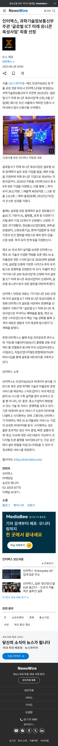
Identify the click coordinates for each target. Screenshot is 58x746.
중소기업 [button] (44, 617)
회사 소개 (22, 740)
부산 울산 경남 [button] (22, 624)
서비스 (29, 697)
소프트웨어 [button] (18, 617)
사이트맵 (44, 740)
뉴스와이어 (17, 83)
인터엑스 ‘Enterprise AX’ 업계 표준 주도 (38, 572)
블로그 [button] (6, 505)
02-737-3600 (30, 719)
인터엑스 (8, 61)
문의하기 (29, 724)
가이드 (29, 705)
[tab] (29, 690)
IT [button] (5, 617)
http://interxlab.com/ (28, 459)
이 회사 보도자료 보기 (15, 597)
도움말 (29, 712)
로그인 (12, 740)
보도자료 (29, 690)
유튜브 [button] (31, 505)
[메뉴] (4, 10)
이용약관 (34, 740)
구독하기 (48, 563)
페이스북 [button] (18, 505)
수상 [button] (6, 624)
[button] (4, 73)
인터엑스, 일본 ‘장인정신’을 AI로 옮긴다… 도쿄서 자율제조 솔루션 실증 (39, 587)
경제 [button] (31, 617)
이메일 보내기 (11, 492)
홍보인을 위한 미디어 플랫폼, (28, 3)
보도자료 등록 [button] (29, 680)
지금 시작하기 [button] (14, 656)
